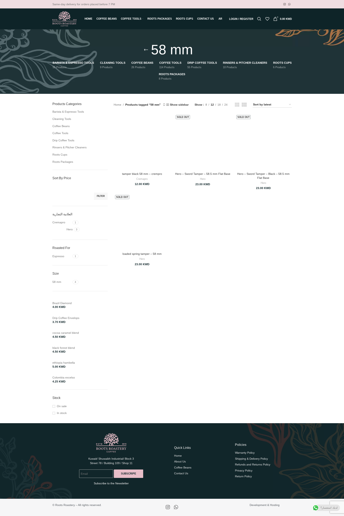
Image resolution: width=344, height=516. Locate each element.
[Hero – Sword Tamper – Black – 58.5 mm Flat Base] (263, 142)
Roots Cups (59, 154)
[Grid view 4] (237, 104)
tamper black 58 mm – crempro (142, 173)
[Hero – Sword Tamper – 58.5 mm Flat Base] (202, 142)
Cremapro (142, 178)
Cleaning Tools (61, 118)
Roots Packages (62, 161)
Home (117, 104)
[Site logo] (64, 18)
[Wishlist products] (267, 19)
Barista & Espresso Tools (68, 111)
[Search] (259, 19)
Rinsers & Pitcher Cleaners (69, 147)
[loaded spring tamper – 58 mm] (142, 222)
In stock (62, 413)
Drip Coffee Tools (63, 140)
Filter (101, 196)
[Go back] (146, 50)
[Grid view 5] (244, 104)
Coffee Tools (60, 133)
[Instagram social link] (284, 4)
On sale (62, 406)
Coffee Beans (61, 126)
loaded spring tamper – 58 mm (142, 253)
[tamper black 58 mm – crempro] (142, 142)
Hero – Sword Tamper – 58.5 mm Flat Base (202, 173)
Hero (202, 178)
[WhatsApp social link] (289, 4)
